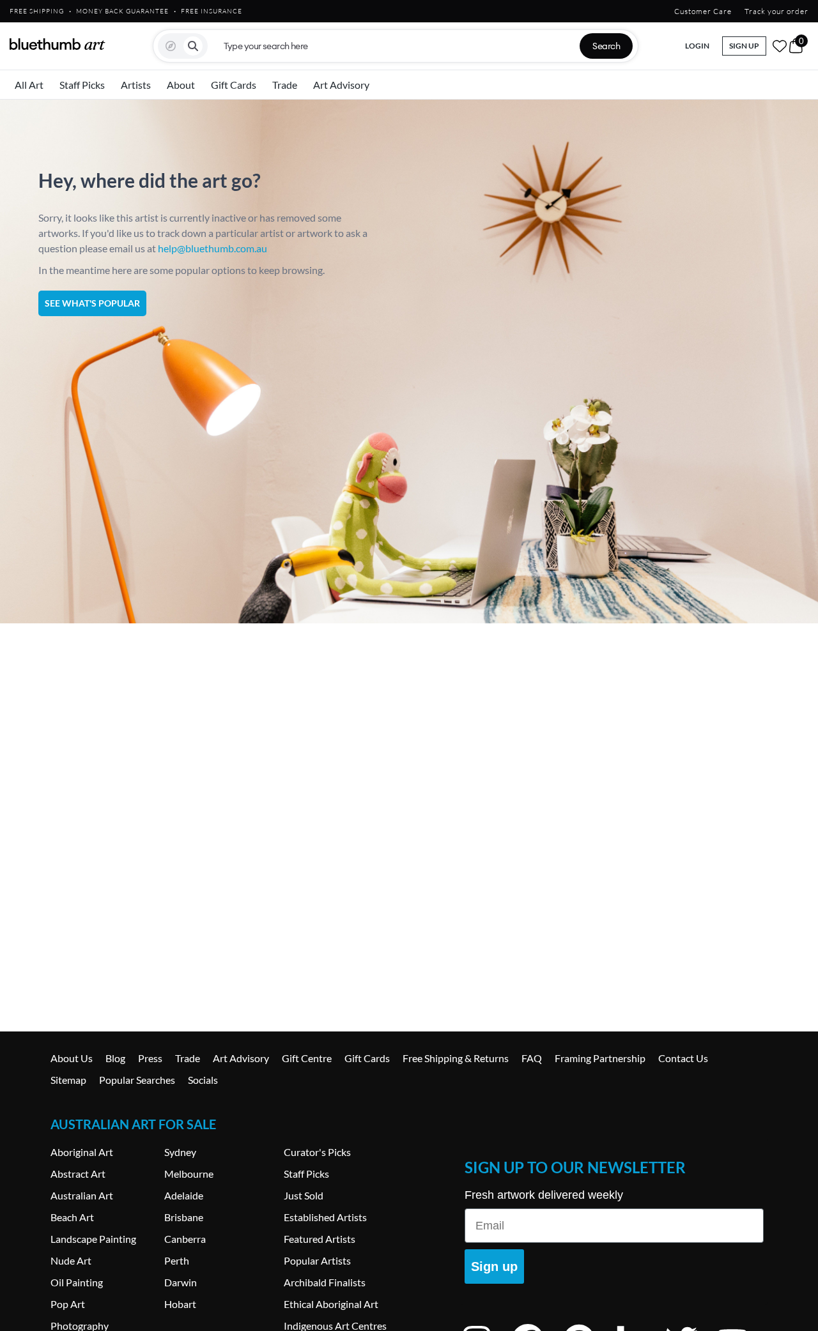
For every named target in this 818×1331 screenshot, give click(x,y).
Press (150, 1058)
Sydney (180, 1152)
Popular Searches (137, 1080)
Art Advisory (341, 85)
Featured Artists (319, 1239)
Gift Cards (233, 85)
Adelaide (183, 1195)
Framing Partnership (600, 1058)
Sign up (494, 1266)
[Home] (57, 44)
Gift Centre (307, 1058)
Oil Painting (76, 1282)
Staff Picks (82, 85)
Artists (136, 85)
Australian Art (81, 1195)
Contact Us (683, 1058)
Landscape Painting (93, 1239)
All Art (29, 85)
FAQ (531, 1058)
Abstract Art (77, 1173)
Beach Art (72, 1217)
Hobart (180, 1304)
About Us (71, 1058)
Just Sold (303, 1195)
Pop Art (67, 1304)
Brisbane (183, 1217)
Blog (115, 1058)
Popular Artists (317, 1260)
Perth (176, 1260)
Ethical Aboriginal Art (331, 1304)
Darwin (180, 1282)
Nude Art (70, 1260)
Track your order (776, 11)
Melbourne (188, 1173)
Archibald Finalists (325, 1282)
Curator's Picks (317, 1152)
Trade (284, 85)
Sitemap (68, 1080)
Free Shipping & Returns (456, 1058)
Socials (203, 1080)
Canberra (185, 1239)
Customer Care (703, 11)
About (181, 85)
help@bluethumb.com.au (212, 248)
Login (697, 45)
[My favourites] (780, 46)
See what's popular (92, 303)
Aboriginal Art (81, 1152)
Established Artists (325, 1217)
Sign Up (744, 45)
